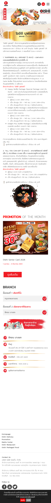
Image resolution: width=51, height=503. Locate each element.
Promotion (6, 439)
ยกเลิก (28, 500)
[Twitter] (15, 487)
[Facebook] (39, 4)
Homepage (6, 434)
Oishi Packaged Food (10, 447)
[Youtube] (9, 487)
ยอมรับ (23, 500)
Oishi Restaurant (8, 444)
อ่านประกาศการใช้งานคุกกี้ (27, 497)
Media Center (7, 442)
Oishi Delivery (7, 436)
